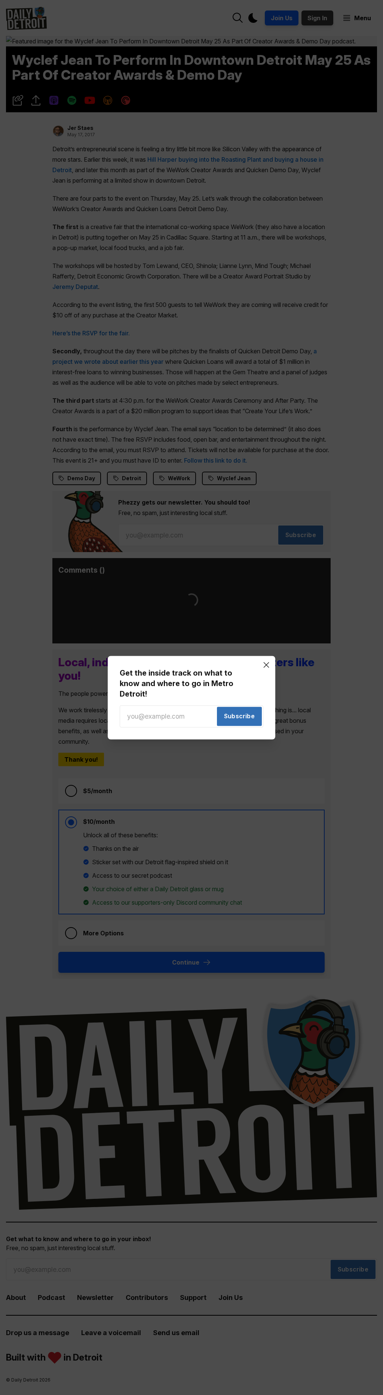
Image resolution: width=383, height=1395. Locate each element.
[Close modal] (266, 664)
